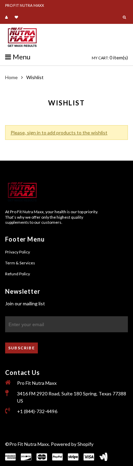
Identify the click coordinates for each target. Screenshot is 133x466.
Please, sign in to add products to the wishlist (59, 132)
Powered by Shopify (72, 444)
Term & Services (20, 262)
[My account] (7, 17)
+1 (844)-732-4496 (37, 411)
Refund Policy (17, 273)
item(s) (110, 57)
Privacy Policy (17, 251)
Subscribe (21, 347)
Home (11, 77)
